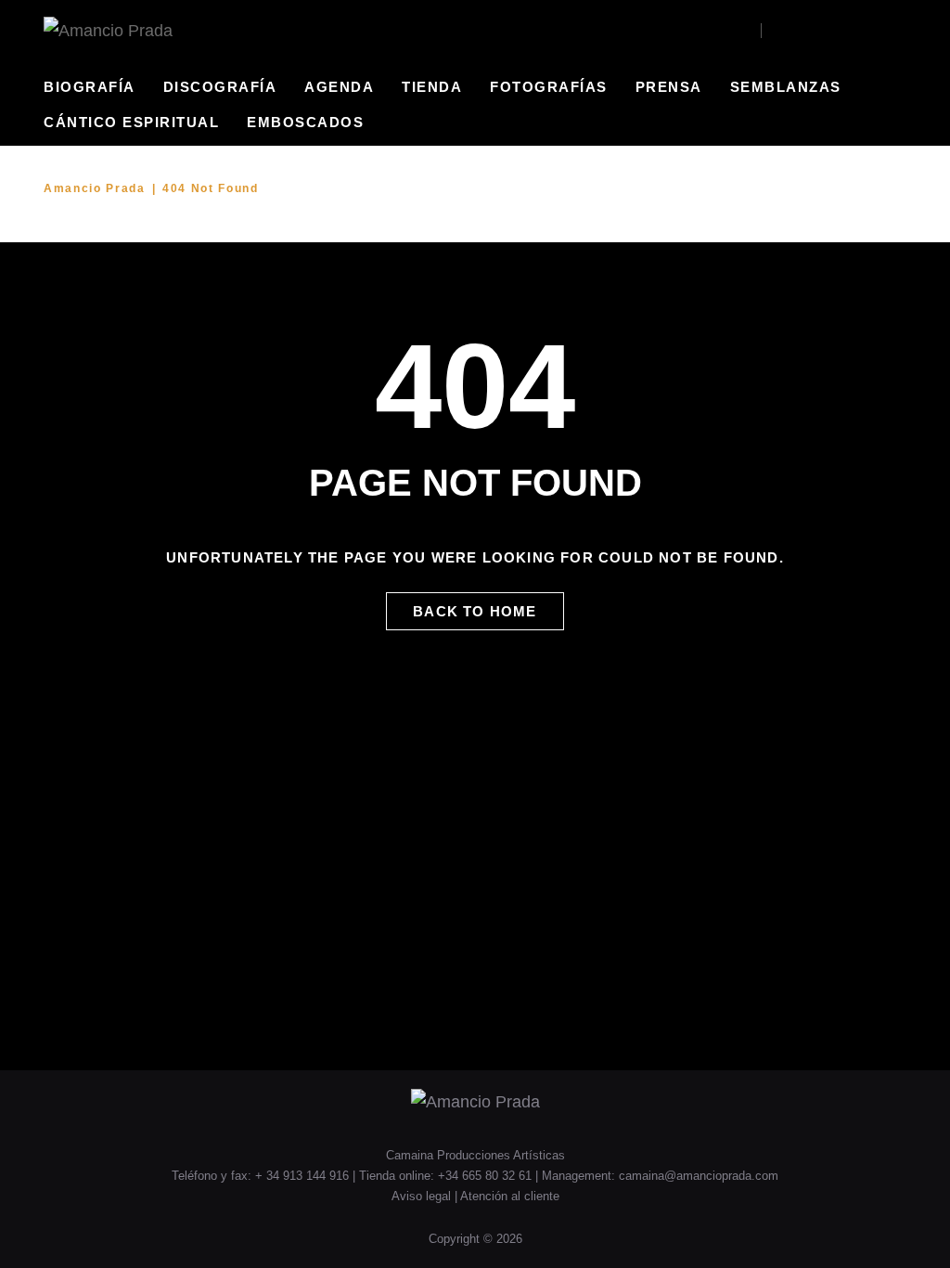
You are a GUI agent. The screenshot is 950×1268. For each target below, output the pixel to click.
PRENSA (668, 87)
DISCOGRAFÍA (220, 87)
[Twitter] (827, 31)
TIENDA (432, 87)
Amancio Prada (95, 188)
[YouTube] (802, 31)
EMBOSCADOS (305, 122)
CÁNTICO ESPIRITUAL (131, 122)
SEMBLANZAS (785, 87)
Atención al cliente (509, 1196)
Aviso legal (423, 1196)
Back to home (474, 611)
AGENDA (339, 87)
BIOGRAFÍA (89, 87)
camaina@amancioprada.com (698, 1176)
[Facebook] (777, 31)
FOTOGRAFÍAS (549, 87)
